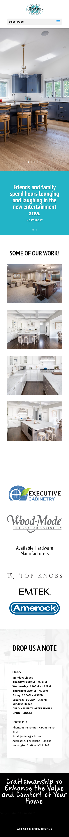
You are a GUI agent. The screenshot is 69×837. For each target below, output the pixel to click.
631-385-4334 (30, 727)
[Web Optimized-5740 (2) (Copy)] (34, 348)
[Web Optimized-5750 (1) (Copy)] (34, 440)
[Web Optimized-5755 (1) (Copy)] (34, 394)
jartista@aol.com (30, 736)
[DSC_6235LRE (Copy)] (34, 302)
